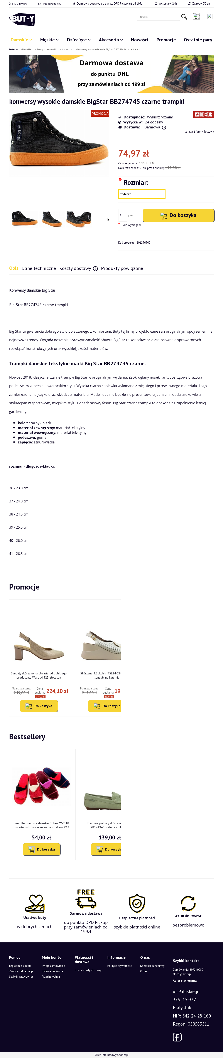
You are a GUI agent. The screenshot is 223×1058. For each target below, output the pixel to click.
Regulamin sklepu (20, 966)
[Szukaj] (184, 17)
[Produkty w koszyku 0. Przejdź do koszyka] (197, 16)
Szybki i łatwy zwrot (21, 977)
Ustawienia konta (52, 971)
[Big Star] (203, 114)
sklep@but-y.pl (51, 3)
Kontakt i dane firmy (152, 966)
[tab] (15, 268)
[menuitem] (21, 40)
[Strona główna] (22, 19)
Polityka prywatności (119, 966)
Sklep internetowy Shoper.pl (112, 1055)
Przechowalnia (51, 977)
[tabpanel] (111, 421)
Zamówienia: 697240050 (188, 970)
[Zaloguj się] (210, 16)
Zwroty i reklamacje (21, 971)
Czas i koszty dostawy (88, 970)
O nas (143, 971)
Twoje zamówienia (53, 966)
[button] (108, 219)
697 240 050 (19, 3)
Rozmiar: (133, 182)
